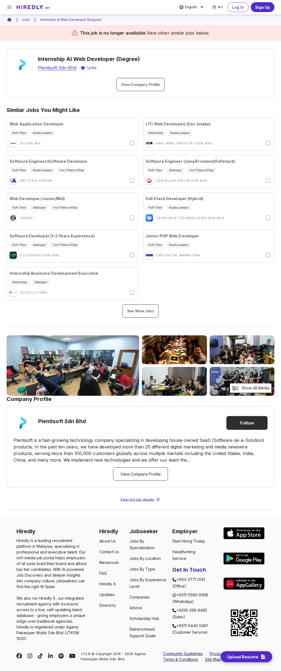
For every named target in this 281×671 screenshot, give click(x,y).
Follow (247, 423)
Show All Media (255, 388)
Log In (238, 7)
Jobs (26, 20)
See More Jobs (140, 311)
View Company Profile (140, 84)
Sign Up (262, 7)
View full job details (137, 499)
